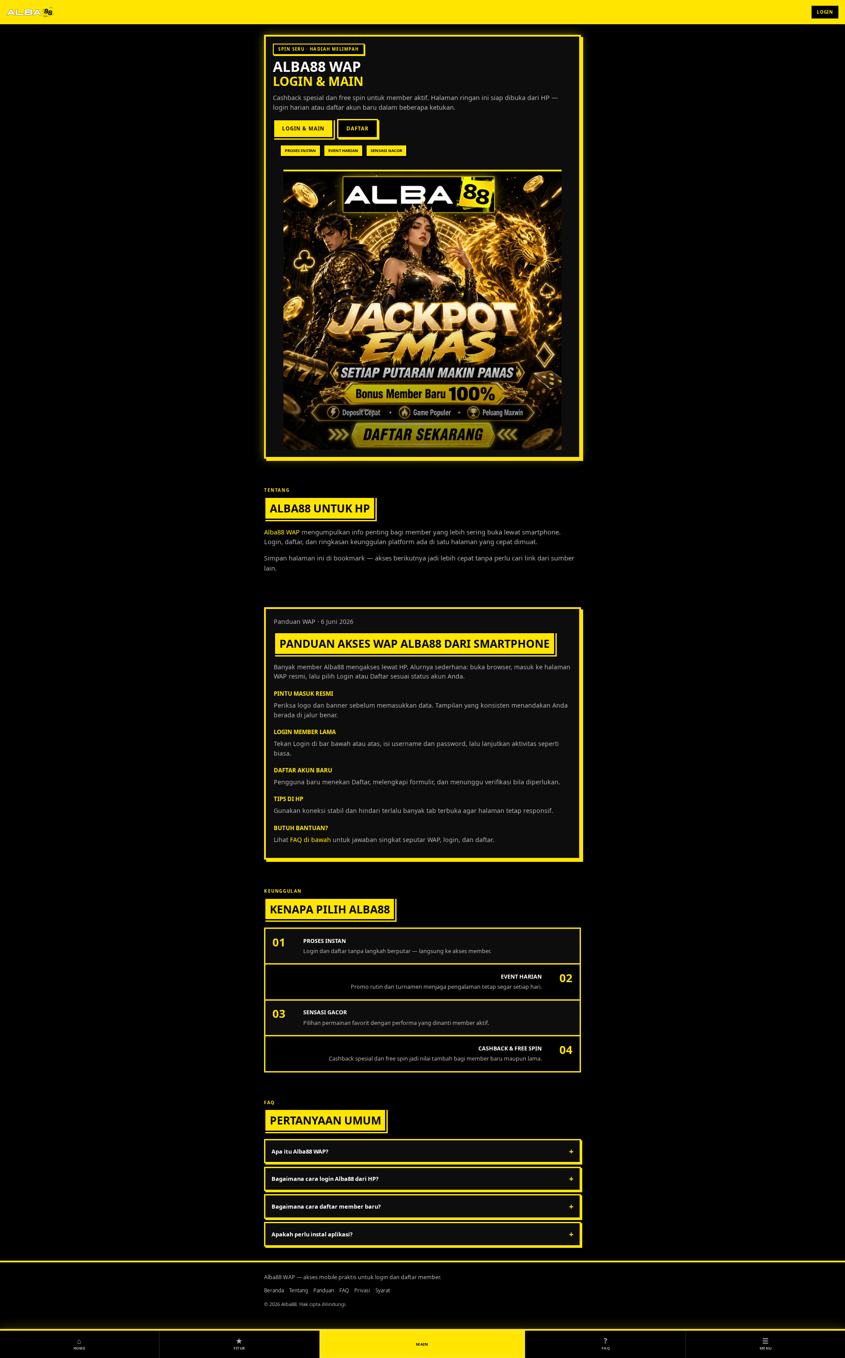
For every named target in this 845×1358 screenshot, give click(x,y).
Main (422, 1344)
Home (79, 1343)
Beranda (274, 1290)
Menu (766, 1343)
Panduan (323, 1290)
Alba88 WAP (317, 66)
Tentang (298, 1290)
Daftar (357, 128)
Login (825, 12)
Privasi (362, 1290)
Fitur (239, 1343)
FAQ (344, 1290)
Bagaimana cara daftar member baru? (422, 1206)
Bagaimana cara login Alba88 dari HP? (422, 1178)
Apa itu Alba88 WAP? (422, 1151)
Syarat (382, 1290)
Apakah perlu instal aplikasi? (422, 1234)
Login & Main (303, 128)
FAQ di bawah (310, 839)
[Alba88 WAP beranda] (30, 12)
